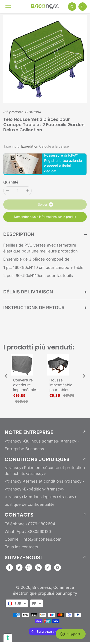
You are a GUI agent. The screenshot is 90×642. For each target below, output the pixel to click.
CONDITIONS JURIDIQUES (37, 459)
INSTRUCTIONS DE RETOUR (34, 307)
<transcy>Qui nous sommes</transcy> (42, 441)
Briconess (41, 587)
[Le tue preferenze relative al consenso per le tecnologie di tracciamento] (7, 638)
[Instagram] (28, 567)
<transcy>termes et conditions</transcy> (44, 481)
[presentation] (6, 376)
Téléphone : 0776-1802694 (30, 523)
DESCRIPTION (18, 234)
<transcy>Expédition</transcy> (35, 489)
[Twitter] (19, 567)
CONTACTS (19, 515)
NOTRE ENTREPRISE (29, 432)
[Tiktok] (48, 567)
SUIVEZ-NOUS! (23, 557)
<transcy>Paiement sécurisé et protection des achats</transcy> (45, 470)
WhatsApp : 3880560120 (28, 531)
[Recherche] (72, 6)
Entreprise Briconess (24, 448)
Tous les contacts (21, 546)
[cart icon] (82, 6)
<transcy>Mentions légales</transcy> (41, 496)
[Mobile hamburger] (8, 6)
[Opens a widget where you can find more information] (70, 634)
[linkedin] (38, 567)
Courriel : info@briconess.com (33, 539)
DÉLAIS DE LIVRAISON (28, 292)
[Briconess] (45, 6)
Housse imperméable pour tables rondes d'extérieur (60, 385)
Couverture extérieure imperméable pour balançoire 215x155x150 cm (26, 385)
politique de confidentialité (30, 504)
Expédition (29, 146)
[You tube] (57, 567)
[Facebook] (9, 567)
